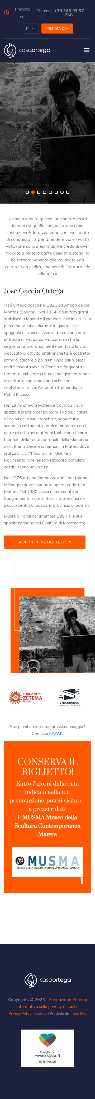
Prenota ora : (49, 12)
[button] (30, 29)
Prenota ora (57, 28)
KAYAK (56, 733)
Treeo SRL (78, 1013)
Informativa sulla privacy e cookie (47, 1006)
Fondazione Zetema (68, 999)
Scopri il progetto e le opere (45, 542)
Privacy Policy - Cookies (28, 1013)
